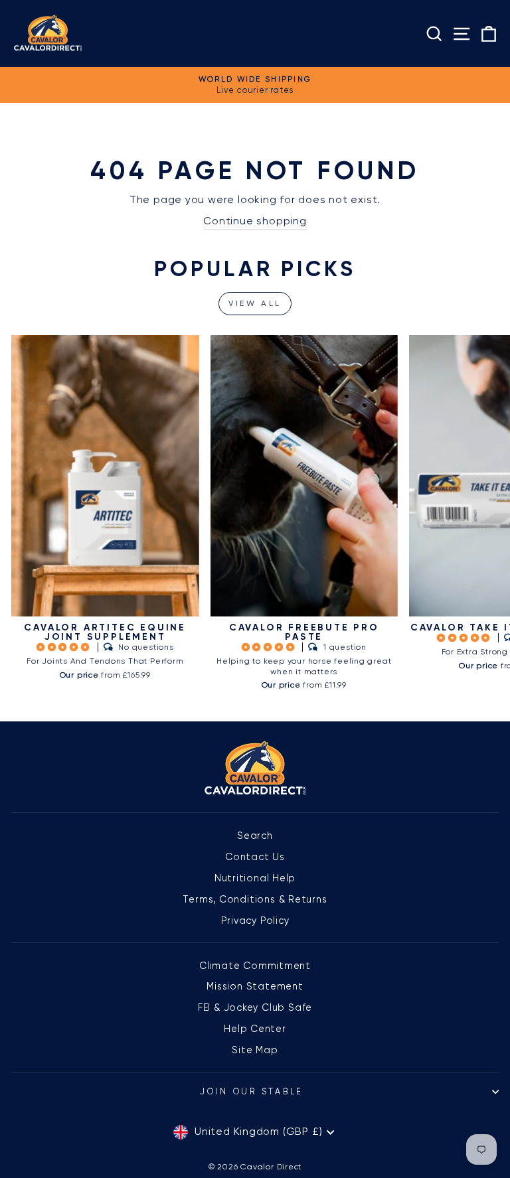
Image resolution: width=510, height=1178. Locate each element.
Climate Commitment (255, 965)
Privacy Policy (255, 920)
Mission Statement (255, 986)
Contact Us (255, 856)
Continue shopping (254, 221)
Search (255, 835)
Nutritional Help (255, 878)
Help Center (255, 1028)
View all (255, 303)
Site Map (255, 1050)
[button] (64, 647)
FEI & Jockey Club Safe (255, 1007)
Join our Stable (251, 1091)
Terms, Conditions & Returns (255, 899)
